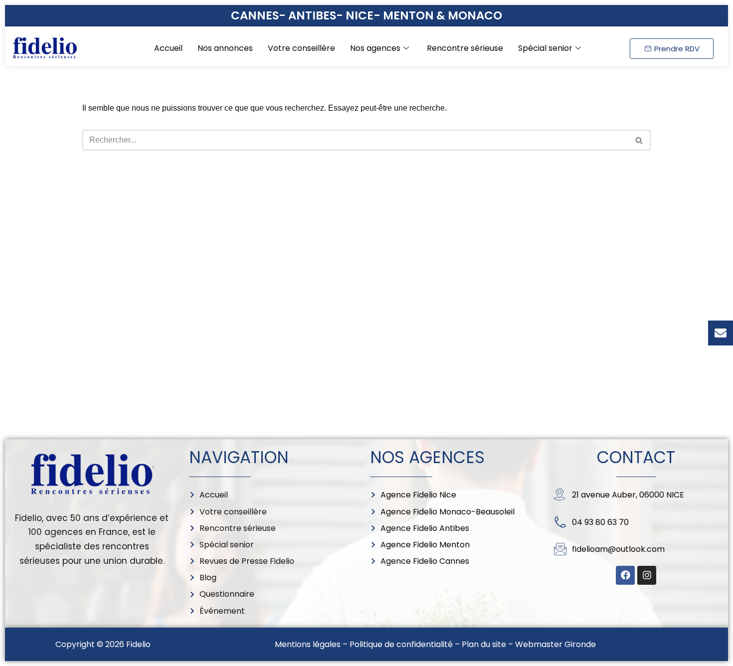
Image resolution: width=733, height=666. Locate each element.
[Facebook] (625, 575)
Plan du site (484, 644)
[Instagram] (646, 575)
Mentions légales (308, 644)
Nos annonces (225, 48)
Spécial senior (545, 48)
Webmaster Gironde (555, 644)
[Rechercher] (639, 140)
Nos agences (375, 48)
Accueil (168, 48)
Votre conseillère (301, 48)
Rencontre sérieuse (465, 48)
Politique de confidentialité (401, 644)
